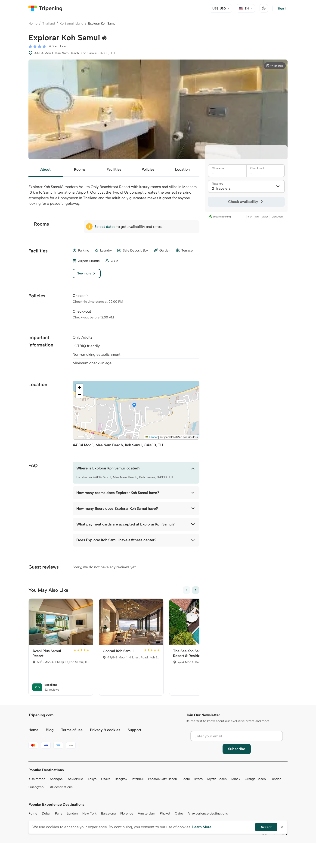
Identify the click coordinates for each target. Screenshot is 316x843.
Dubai (46, 813)
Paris (58, 813)
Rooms (80, 169)
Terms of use (72, 730)
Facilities (114, 169)
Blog (50, 730)
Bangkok (121, 779)
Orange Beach (255, 779)
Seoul (186, 779)
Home (32, 23)
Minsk (235, 779)
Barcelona (108, 813)
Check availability (243, 201)
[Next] (195, 590)
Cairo (179, 813)
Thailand (48, 23)
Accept (266, 827)
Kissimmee (36, 779)
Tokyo (92, 779)
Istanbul (137, 779)
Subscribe (236, 749)
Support (134, 730)
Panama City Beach (162, 779)
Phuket (165, 813)
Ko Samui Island (71, 23)
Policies (148, 169)
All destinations (61, 787)
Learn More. (202, 827)
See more (84, 273)
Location (182, 169)
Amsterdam (146, 813)
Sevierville (75, 779)
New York (89, 813)
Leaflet (153, 437)
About (45, 169)
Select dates (104, 226)
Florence (126, 813)
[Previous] (186, 590)
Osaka (105, 779)
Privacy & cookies (105, 730)
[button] (134, 405)
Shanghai (56, 779)
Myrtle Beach (217, 779)
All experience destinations (208, 813)
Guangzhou (36, 787)
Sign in (282, 8)
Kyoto (198, 779)
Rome (32, 813)
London (275, 779)
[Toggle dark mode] (264, 8)
